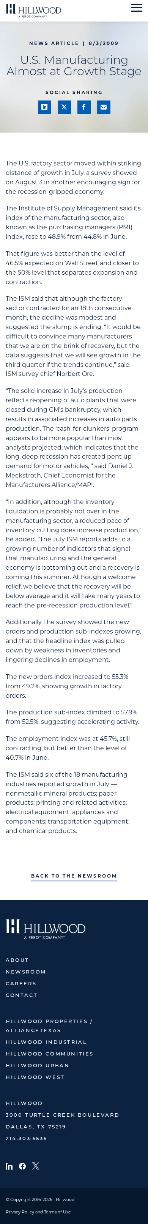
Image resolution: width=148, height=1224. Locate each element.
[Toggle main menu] (136, 8)
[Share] (44, 107)
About (17, 960)
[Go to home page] (33, 11)
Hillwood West (35, 1077)
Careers (21, 983)
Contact (22, 995)
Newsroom (26, 972)
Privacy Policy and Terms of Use (38, 1212)
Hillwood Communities (50, 1054)
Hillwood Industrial (46, 1042)
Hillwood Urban (37, 1065)
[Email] (103, 107)
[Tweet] (64, 107)
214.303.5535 (26, 1138)
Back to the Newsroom (74, 876)
